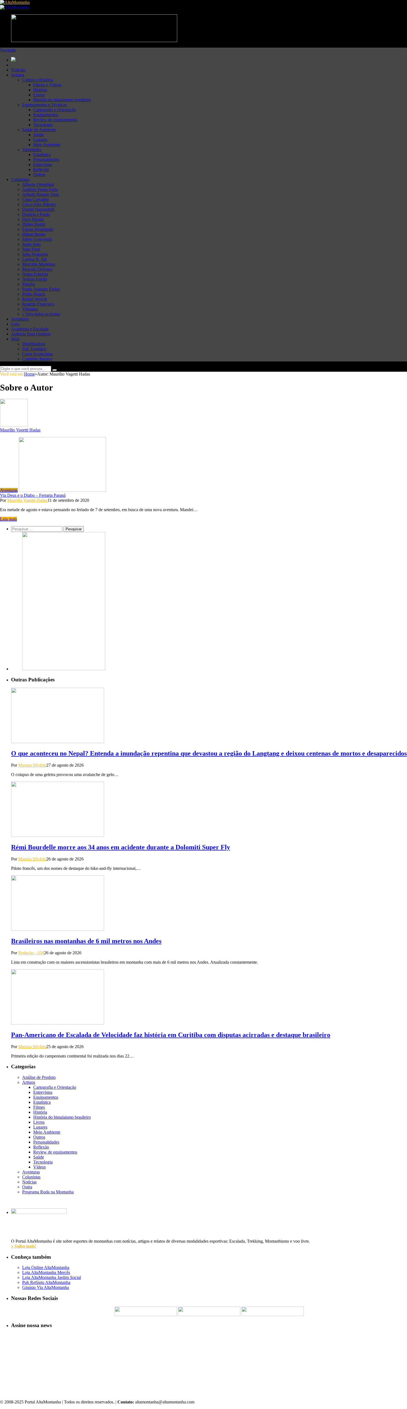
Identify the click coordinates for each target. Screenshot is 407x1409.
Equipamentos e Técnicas (44, 104)
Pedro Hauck (33, 294)
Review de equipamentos (55, 119)
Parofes (28, 284)
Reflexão (41, 169)
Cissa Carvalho (35, 199)
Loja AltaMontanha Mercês (46, 1272)
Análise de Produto (39, 1077)
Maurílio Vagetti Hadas (20, 430)
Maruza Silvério (32, 765)
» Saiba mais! (23, 1246)
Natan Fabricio (35, 274)
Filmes (39, 1107)
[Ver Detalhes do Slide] (63, 668)
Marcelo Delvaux (37, 269)
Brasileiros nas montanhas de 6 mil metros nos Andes (86, 941)
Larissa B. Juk (34, 259)
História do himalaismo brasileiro (62, 99)
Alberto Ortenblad (38, 184)
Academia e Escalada (29, 329)
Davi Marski (33, 219)
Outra (27, 1187)
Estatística (42, 154)
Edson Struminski (37, 229)
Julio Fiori (31, 249)
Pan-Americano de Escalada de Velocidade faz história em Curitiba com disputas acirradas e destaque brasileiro (170, 1034)
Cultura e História (37, 79)
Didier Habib (33, 224)
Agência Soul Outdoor (31, 334)
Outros (39, 174)
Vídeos (39, 1167)
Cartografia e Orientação (54, 109)
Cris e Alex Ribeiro (39, 204)
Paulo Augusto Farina (41, 289)
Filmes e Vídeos (47, 84)
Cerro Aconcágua (37, 353)
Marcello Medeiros (38, 264)
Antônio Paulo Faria (40, 189)
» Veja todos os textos (41, 314)
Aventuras (20, 319)
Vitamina (30, 309)
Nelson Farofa (34, 279)
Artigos (17, 75)
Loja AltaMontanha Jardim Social (51, 1277)
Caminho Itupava (37, 358)
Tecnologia (43, 124)
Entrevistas (42, 164)
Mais (15, 339)
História (40, 89)
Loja (15, 324)
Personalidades (46, 159)
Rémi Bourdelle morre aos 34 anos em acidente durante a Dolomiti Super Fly (120, 847)
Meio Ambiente (46, 144)
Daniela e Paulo (36, 214)
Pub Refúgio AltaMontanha (46, 1282)
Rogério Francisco (38, 304)
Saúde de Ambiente (39, 129)
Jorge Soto (31, 244)
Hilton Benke (34, 234)
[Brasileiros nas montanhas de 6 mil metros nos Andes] (57, 929)
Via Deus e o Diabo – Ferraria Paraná (33, 495)
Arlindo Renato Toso (40, 194)
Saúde (38, 134)
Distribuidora (33, 344)
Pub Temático (34, 349)
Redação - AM (31, 952)
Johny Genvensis (37, 239)
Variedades (31, 149)
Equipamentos (45, 114)
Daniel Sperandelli (38, 209)
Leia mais (8, 519)
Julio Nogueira (35, 254)
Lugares (40, 139)
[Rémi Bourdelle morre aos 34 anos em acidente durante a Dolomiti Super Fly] (57, 835)
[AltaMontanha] (15, 2)
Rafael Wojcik (34, 299)
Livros (39, 94)
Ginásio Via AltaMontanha (45, 1287)
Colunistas (20, 179)
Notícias (18, 70)
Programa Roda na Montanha (48, 1192)
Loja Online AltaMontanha (45, 1267)
